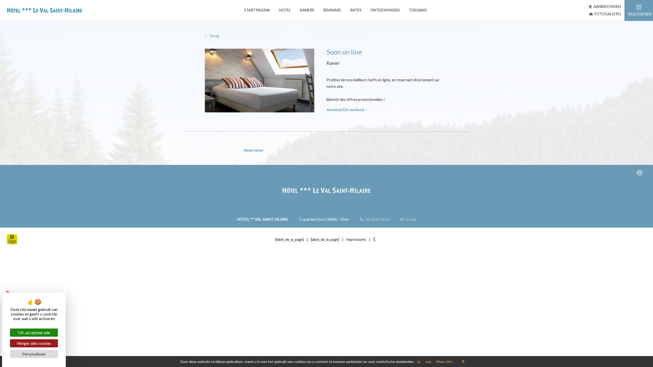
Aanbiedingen (607, 6)
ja (418, 361)
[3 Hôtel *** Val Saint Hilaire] (375, 239)
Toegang (418, 10)
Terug (213, 36)
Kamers (307, 10)
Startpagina (257, 10)
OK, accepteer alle (34, 332)
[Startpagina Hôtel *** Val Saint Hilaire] (43, 11)
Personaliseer (34, 353)
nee (428, 361)
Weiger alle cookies (34, 343)
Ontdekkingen (385, 10)
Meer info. (444, 361)
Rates (355, 10)
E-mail (410, 219)
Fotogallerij (607, 14)
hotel (285, 10)
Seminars (332, 10)
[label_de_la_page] (289, 239)
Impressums (356, 239)
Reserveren (253, 150)
